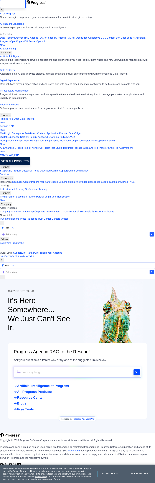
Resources (7, 178)
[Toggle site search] (2, 260)
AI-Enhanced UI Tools (11, 148)
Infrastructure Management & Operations (37, 140)
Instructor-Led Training (12, 189)
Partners (5, 193)
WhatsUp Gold (98, 140)
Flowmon (65, 140)
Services (4, 174)
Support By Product (10, 171)
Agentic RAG (22, 38)
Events (104, 182)
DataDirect (30, 133)
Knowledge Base (84, 182)
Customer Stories (118, 182)
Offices (65, 219)
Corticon (41, 133)
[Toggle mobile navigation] (2, 277)
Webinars (45, 182)
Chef (12, 140)
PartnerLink (33, 253)
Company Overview (10, 211)
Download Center (49, 171)
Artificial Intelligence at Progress (43, 386)
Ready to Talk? (26, 256)
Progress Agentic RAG (83, 419)
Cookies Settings (139, 473)
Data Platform (7, 38)
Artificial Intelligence (10, 56)
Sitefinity (24, 137)
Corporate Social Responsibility (77, 211)
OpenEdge (75, 133)
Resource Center (21, 182)
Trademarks (74, 450)
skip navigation (13, 4)
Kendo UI (43, 137)
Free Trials (25, 409)
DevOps (4, 140)
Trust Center (44, 219)
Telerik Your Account (51, 253)
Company (6, 204)
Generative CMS (97, 38)
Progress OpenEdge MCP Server (18, 41)
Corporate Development (47, 211)
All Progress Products (34, 392)
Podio (62, 137)
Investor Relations (9, 219)
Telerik (33, 137)
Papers (35, 182)
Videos (54, 182)
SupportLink (19, 253)
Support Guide (67, 171)
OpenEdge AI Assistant (133, 38)
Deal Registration (35, 199)
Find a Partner (7, 197)
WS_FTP (14, 155)
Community (82, 171)
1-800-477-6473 (8, 256)
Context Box (113, 38)
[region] (77, 474)
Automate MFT (67, 150)
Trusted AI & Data (9, 119)
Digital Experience (10, 80)
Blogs (97, 182)
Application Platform (57, 133)
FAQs (132, 182)
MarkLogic (5, 133)
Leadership (28, 211)
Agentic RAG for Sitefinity (43, 38)
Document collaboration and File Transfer (85, 148)
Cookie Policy (41, 476)
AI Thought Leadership (12, 24)
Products (5, 115)
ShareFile (53, 137)
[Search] (2, 223)
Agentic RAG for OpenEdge (73, 38)
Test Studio (57, 148)
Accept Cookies (110, 473)
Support (5, 167)
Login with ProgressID (12, 243)
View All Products (15, 161)
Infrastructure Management (14, 91)
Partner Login (43, 197)
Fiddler (46, 148)
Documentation (66, 182)
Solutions (6, 52)
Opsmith (22, 43)
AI (2, 10)
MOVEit (70, 137)
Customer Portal (30, 171)
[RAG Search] (137, 372)
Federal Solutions (9, 104)
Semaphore (18, 133)
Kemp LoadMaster (80, 140)
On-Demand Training (36, 189)
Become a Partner (26, 197)
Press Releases (28, 219)
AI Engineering (8, 48)
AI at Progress (7, 13)
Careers (56, 219)
